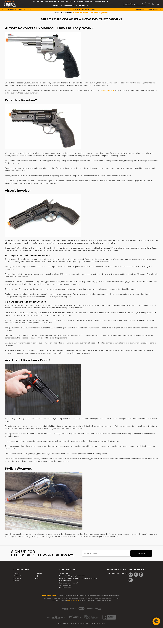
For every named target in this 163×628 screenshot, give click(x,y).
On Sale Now (38, 2)
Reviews (16, 580)
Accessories (69, 6)
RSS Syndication (65, 580)
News (36, 578)
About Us (16, 573)
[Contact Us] (152, 4)
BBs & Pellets (67, 2)
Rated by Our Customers (16, 9)
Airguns (56, 6)
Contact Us (17, 576)
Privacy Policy (83, 623)
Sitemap (74, 623)
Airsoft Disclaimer (73, 600)
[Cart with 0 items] (156, 4)
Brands (82, 6)
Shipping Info (64, 573)
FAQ (36, 576)
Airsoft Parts (100, 2)
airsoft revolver (107, 90)
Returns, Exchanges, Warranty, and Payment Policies (78, 578)
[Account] (148, 4)
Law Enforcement (65, 588)
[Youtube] (131, 574)
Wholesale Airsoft (65, 585)
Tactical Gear (83, 2)
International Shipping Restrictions (72, 576)
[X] (136, 574)
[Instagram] (131, 580)
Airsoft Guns (51, 2)
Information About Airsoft (68, 583)
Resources (17, 578)
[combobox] (134, 4)
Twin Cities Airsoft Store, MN (117, 573)
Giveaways (38, 573)
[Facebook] (141, 574)
